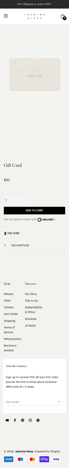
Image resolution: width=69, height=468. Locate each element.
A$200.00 (50, 199)
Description (20, 245)
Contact (9, 307)
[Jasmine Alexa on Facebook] (14, 420)
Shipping (9, 321)
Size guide (13, 233)
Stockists (30, 319)
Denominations (13, 191)
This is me (31, 300)
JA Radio (30, 325)
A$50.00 (11, 199)
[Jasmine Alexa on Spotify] (37, 420)
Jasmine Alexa (24, 451)
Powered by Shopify (47, 451)
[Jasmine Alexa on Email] (7, 420)
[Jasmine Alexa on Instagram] (30, 420)
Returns (8, 294)
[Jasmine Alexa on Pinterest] (22, 420)
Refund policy (12, 339)
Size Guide (11, 314)
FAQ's (7, 300)
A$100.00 (30, 199)
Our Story (31, 294)
